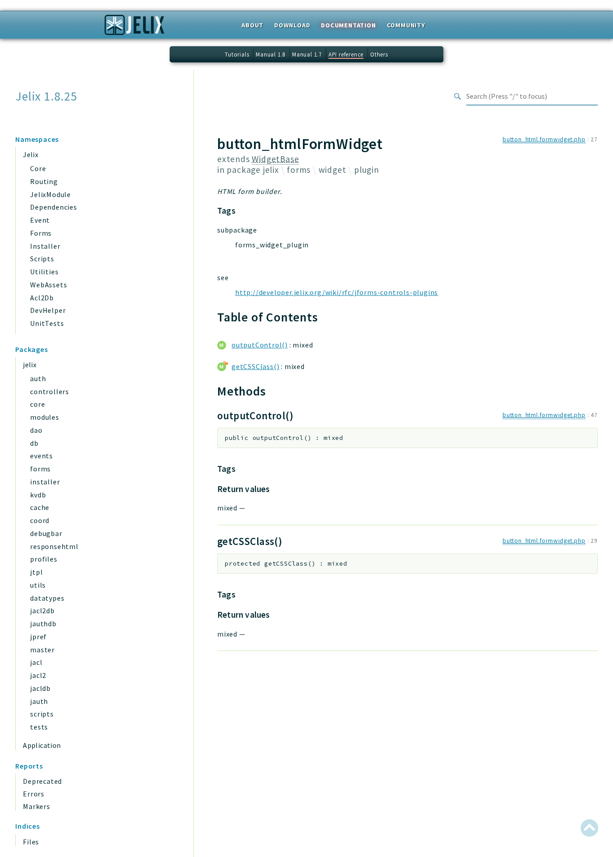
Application (42, 745)
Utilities (44, 271)
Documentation (348, 25)
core (37, 404)
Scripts (42, 258)
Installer (45, 246)
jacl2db (42, 610)
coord (39, 520)
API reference (345, 54)
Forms (41, 233)
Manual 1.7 (307, 54)
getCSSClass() (255, 366)
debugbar (46, 533)
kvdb (38, 494)
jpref (38, 636)
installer (45, 481)
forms (40, 468)
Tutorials (237, 54)
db (34, 443)
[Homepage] (134, 27)
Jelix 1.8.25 (46, 96)
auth (38, 378)
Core (38, 168)
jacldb (40, 688)
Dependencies (53, 206)
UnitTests (47, 323)
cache (39, 507)
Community (406, 25)
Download (292, 25)
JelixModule (50, 194)
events (41, 455)
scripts (42, 713)
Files (31, 841)
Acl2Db (42, 297)
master (42, 649)
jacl (36, 662)
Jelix (30, 154)
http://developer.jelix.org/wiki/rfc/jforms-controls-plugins (336, 292)
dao (36, 430)
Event (40, 219)
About (252, 25)
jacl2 (38, 675)
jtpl (36, 571)
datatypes (47, 597)
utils (38, 584)
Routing (44, 181)
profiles (43, 558)
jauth (39, 701)
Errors (33, 793)
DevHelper (48, 310)
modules (44, 417)
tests (39, 726)
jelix (29, 364)
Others (379, 54)
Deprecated (42, 781)
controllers (49, 391)
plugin (366, 169)
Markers (36, 806)
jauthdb (43, 623)
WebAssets (48, 284)
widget (332, 169)
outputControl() (260, 344)
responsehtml (54, 546)
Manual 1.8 (270, 54)
